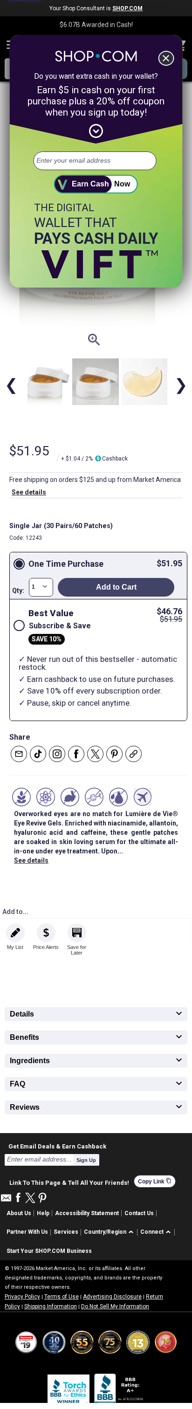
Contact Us (139, 1213)
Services (66, 1232)
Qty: (18, 590)
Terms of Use (61, 1296)
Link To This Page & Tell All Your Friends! (69, 1181)
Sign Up (86, 1160)
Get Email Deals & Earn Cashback (57, 1146)
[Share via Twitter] (95, 753)
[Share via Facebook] (76, 753)
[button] (110, 1232)
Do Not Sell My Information (115, 1306)
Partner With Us (27, 1232)
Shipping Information (50, 1306)
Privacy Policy (22, 1296)
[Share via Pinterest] (114, 753)
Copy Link (154, 1181)
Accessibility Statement (87, 1213)
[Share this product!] (133, 753)
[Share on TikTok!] (38, 753)
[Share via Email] (18, 753)
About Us (19, 1213)
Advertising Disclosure (112, 1296)
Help (43, 1213)
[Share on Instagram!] (57, 753)
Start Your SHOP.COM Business (49, 1251)
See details (29, 492)
